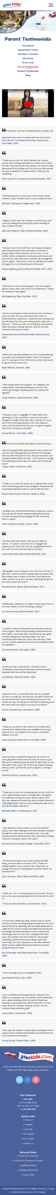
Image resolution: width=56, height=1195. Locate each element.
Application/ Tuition (28, 50)
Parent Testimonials (28, 67)
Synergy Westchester (28, 1170)
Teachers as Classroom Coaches (28, 1160)
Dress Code (28, 62)
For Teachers (29, 1138)
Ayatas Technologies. (36, 1192)
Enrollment (28, 45)
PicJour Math (28, 1174)
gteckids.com (23, 1188)
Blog (28, 75)
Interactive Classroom (28, 1156)
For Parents (29, 1134)
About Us (29, 1120)
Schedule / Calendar (28, 54)
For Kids (28, 1129)
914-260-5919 (29, 1109)
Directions (28, 58)
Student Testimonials (28, 71)
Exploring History (28, 1165)
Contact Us (29, 1143)
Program (29, 1124)
